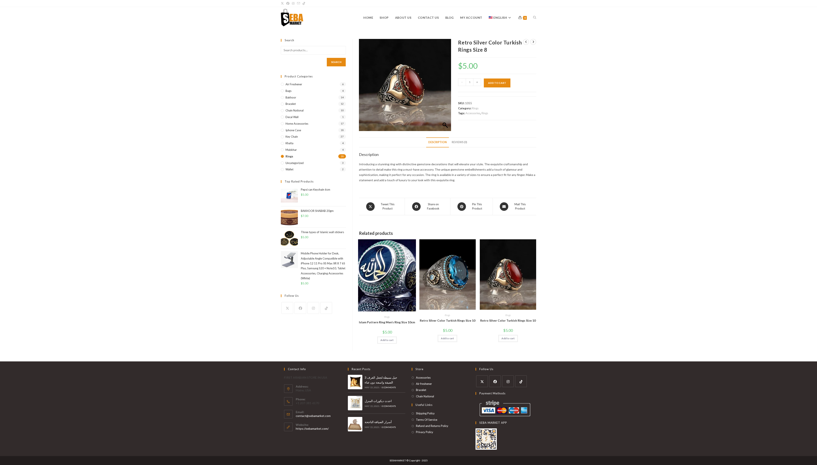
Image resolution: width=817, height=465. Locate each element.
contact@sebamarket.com (313, 416)
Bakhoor (291, 97)
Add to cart (497, 82)
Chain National (295, 110)
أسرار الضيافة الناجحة (378, 422)
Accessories (473, 113)
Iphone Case (293, 130)
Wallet (289, 169)
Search (336, 62)
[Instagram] (313, 308)
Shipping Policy (425, 413)
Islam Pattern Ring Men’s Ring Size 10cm (387, 322)
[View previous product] (526, 42)
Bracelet (291, 104)
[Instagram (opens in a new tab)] (293, 3)
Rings (475, 108)
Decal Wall (292, 117)
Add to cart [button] (387, 340)
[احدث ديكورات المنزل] (355, 403)
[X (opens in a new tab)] (283, 3)
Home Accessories (297, 123)
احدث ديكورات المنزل (378, 401)
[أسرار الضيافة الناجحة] (355, 424)
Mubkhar (291, 149)
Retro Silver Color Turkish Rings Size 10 (447, 320)
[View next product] (533, 42)
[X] (287, 308)
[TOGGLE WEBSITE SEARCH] (534, 17)
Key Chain (292, 136)
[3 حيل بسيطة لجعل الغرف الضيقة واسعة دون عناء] (355, 382)
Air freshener (294, 84)
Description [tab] (437, 142)
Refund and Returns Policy (432, 426)
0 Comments (389, 387)
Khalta (289, 143)
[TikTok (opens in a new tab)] (303, 3)
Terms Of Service (426, 419)
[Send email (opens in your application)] (298, 3)
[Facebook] (300, 308)
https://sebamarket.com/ (312, 428)
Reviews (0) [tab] (459, 142)
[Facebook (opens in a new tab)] (288, 3)
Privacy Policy (424, 432)
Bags (288, 91)
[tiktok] (326, 308)
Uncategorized (295, 163)
